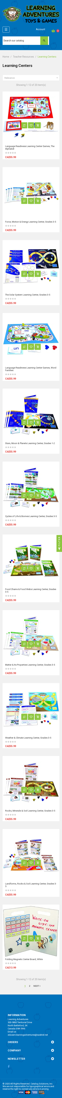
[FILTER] (59, 549)
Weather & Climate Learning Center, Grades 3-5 (28, 737)
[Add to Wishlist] (31, 125)
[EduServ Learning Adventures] (31, 15)
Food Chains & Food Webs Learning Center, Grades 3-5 (30, 590)
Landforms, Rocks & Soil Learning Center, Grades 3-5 (30, 885)
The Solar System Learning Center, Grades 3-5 (27, 294)
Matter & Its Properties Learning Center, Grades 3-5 (30, 664)
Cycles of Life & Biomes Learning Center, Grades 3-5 (31, 516)
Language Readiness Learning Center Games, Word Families (30, 369)
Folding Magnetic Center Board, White (24, 959)
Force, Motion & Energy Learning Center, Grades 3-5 (30, 221)
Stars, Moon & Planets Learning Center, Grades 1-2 (30, 443)
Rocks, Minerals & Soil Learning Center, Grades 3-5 (30, 810)
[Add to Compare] (24, 125)
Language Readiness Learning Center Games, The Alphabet (29, 147)
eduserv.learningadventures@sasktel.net (28, 1035)
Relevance (31, 77)
